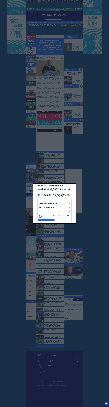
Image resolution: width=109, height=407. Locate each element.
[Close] (74, 186)
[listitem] (54, 201)
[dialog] (54, 203)
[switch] (68, 203)
